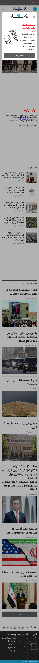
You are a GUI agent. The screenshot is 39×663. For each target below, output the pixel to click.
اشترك (19, 55)
